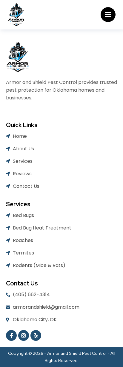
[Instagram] (23, 335)
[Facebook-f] (11, 335)
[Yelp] (35, 335)
